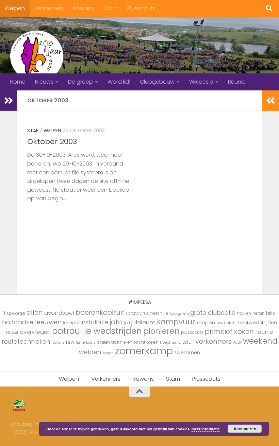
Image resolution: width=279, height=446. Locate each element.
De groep (80, 82)
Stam (111, 8)
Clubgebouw (157, 82)
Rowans (83, 8)
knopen (205, 322)
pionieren (161, 331)
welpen (90, 352)
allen (35, 312)
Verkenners (49, 8)
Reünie (237, 82)
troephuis (168, 342)
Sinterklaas (86, 342)
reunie (264, 332)
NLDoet (12, 332)
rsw (70, 342)
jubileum (143, 322)
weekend (260, 341)
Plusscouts (141, 8)
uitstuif (186, 342)
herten (258, 313)
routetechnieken (26, 342)
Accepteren (244, 429)
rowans (58, 342)
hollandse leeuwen (32, 322)
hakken (244, 313)
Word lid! (119, 82)
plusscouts (192, 332)
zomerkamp (144, 351)
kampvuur (176, 321)
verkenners (213, 341)
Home (18, 82)
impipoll (71, 323)
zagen (108, 353)
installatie (94, 322)
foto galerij (179, 313)
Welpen (15, 8)
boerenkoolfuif (100, 312)
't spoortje (14, 313)
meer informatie (206, 428)
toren (153, 342)
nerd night (226, 323)
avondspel (59, 313)
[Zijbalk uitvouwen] (8, 100)
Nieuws (44, 82)
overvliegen (35, 332)
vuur (237, 342)
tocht (139, 342)
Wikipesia (201, 82)
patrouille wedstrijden (97, 331)
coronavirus (137, 313)
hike (271, 313)
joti (127, 323)
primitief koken (229, 331)
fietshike (159, 313)
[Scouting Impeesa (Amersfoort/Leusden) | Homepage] (36, 56)
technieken (121, 342)
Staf (32, 130)
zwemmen (187, 352)
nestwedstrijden (257, 322)
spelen (103, 342)
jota (116, 322)
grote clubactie (212, 312)
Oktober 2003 (52, 141)
